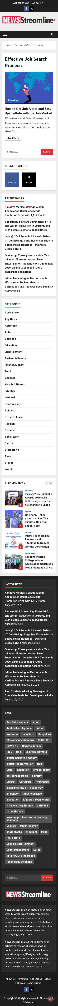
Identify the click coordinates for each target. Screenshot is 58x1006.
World (8, 469)
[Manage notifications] (50, 998)
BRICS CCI (44, 740)
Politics (9, 410)
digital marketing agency (21, 757)
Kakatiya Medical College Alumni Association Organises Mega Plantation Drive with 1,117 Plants (25, 211)
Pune (44, 832)
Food (8, 371)
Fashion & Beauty (15, 358)
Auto (8, 332)
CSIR (9, 752)
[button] (5, 34)
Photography (13, 404)
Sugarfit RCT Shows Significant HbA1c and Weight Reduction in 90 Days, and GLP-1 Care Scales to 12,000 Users (28, 226)
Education (13, 100)
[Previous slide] (47, 483)
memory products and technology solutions (27, 819)
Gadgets (10, 377)
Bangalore (28, 734)
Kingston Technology (36, 799)
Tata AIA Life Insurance (20, 855)
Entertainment (13, 351)
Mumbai (11, 826)
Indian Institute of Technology (24, 787)
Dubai (9, 769)
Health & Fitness (15, 384)
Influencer (12, 793)
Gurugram (25, 781)
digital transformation (19, 763)
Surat (36, 849)
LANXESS (42, 805)
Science (10, 430)
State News (12, 449)
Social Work (12, 436)
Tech (8, 456)
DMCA (47, 978)
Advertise (23, 978)
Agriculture (12, 312)
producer (31, 832)
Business (10, 338)
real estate (13, 837)
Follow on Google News (28, 982)
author (40, 728)
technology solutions (19, 861)
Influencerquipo (32, 793)
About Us (11, 978)
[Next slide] (51, 483)
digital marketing (36, 752)
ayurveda (12, 734)
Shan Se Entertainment (20, 843)
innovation (12, 799)
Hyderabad (42, 781)
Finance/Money (14, 364)
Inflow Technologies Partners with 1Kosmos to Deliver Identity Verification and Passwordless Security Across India (14, 540)
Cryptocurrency (31, 746)
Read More (14, 138)
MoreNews (46, 998)
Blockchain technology (20, 740)
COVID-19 (12, 746)
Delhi (19, 752)
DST (39, 763)
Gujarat (10, 781)
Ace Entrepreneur (17, 722)
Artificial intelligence (19, 728)
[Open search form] (52, 34)
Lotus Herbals (15, 811)
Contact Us (36, 978)
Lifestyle (10, 391)
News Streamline (14, 118)
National (10, 397)
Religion (10, 423)
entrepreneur (41, 769)
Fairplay (37, 775)
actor (35, 722)
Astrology (11, 325)
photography (14, 832)
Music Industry (29, 826)
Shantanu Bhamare (17, 849)
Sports (9, 443)
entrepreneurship (17, 775)
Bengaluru (44, 734)
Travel (9, 462)
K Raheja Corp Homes (19, 805)
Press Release (14, 417)
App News (11, 319)
